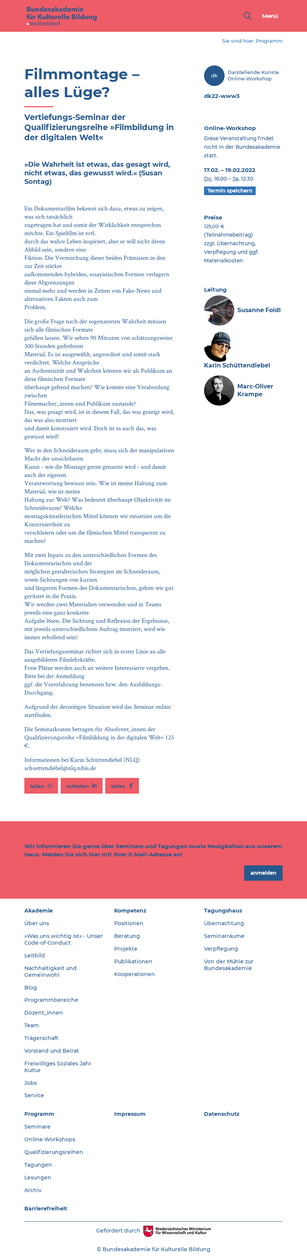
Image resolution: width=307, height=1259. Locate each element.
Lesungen (37, 1177)
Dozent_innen (43, 1012)
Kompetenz (130, 910)
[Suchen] (246, 16)
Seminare (37, 1126)
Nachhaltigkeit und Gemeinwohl (50, 971)
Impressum (130, 1114)
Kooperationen (134, 974)
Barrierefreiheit (45, 1208)
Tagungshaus (223, 910)
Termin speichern (229, 191)
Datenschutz (222, 1114)
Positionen (128, 923)
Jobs (30, 1083)
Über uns (36, 923)
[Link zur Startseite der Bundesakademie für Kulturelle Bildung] (61, 16)
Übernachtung (224, 923)
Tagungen (38, 1164)
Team (31, 1025)
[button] (41, 786)
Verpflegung (221, 948)
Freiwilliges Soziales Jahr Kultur (57, 1067)
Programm (269, 41)
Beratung (127, 936)
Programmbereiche (51, 1000)
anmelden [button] (263, 873)
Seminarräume (224, 936)
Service (34, 1095)
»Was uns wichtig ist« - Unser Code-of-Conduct (63, 939)
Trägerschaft (41, 1038)
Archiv (33, 1190)
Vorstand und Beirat (51, 1050)
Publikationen (133, 961)
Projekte (125, 948)
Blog (30, 987)
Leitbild (34, 955)
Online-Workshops (49, 1139)
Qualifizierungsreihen (53, 1152)
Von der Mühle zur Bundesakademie (228, 965)
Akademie (38, 910)
